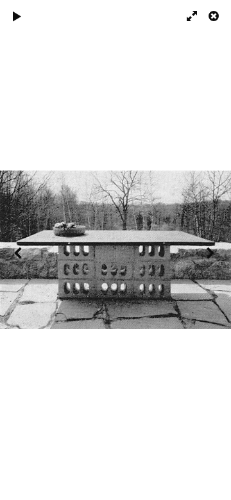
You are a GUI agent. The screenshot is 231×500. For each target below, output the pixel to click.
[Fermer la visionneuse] (215, 18)
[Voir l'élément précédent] (19, 252)
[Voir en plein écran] (186, 18)
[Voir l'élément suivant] (212, 252)
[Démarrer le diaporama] (17, 18)
